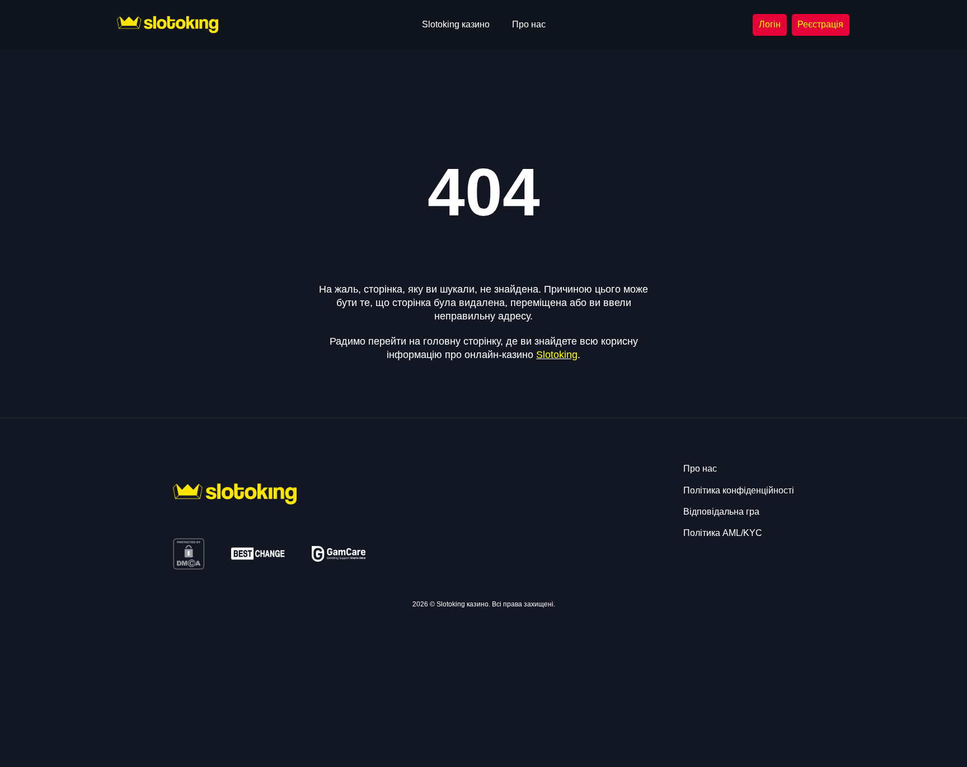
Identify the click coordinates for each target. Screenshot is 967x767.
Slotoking (557, 354)
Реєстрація (820, 24)
